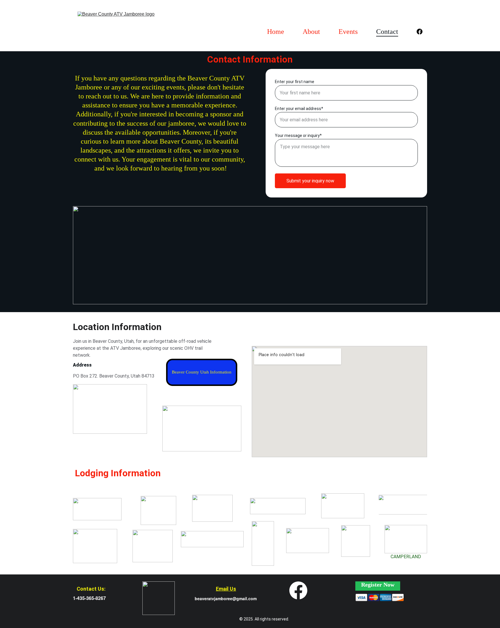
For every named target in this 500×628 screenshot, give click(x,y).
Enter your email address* (299, 108)
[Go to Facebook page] (419, 31)
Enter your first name (294, 81)
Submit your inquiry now (310, 181)
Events (348, 31)
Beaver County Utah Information (201, 372)
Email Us (226, 589)
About (311, 31)
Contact (387, 31)
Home (275, 31)
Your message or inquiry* (298, 135)
